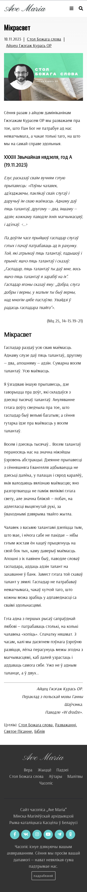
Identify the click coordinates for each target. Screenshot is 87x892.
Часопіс (46, 783)
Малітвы (75, 776)
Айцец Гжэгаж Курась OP (29, 45)
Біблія (39, 731)
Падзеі (62, 770)
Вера (28, 770)
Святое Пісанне (18, 731)
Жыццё (44, 770)
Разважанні (65, 724)
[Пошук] (81, 8)
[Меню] (71, 8)
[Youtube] (48, 834)
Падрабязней (43, 876)
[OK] (70, 834)
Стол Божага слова (44, 39)
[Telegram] (59, 834)
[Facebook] (14, 834)
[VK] (26, 834)
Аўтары (55, 776)
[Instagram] (37, 834)
